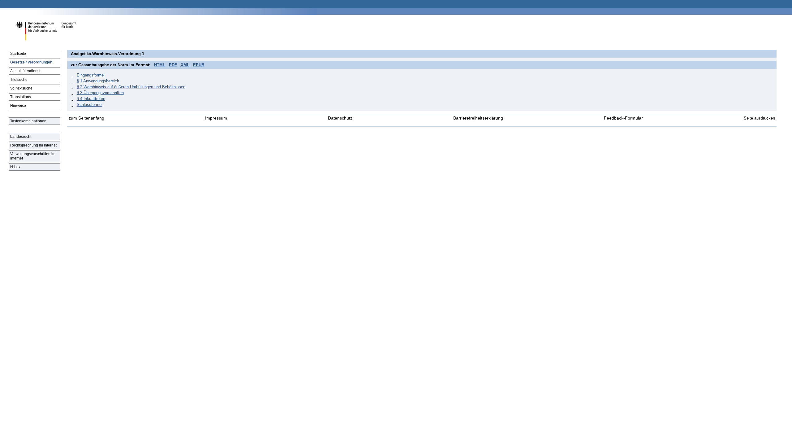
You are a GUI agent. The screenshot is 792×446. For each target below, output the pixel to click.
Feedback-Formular (623, 118)
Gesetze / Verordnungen (31, 62)
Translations (20, 97)
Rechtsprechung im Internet (33, 145)
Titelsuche (19, 79)
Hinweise (18, 105)
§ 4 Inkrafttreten (91, 98)
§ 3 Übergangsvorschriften (100, 92)
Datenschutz (340, 118)
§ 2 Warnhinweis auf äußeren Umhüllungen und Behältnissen (131, 87)
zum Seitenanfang (86, 118)
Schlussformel (89, 104)
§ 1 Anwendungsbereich (98, 81)
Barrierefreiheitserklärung (478, 118)
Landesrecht (20, 136)
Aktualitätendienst (25, 71)
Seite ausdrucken (759, 118)
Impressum (216, 118)
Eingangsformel (91, 75)
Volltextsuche (21, 88)
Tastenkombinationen (28, 121)
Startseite (18, 53)
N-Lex (15, 167)
